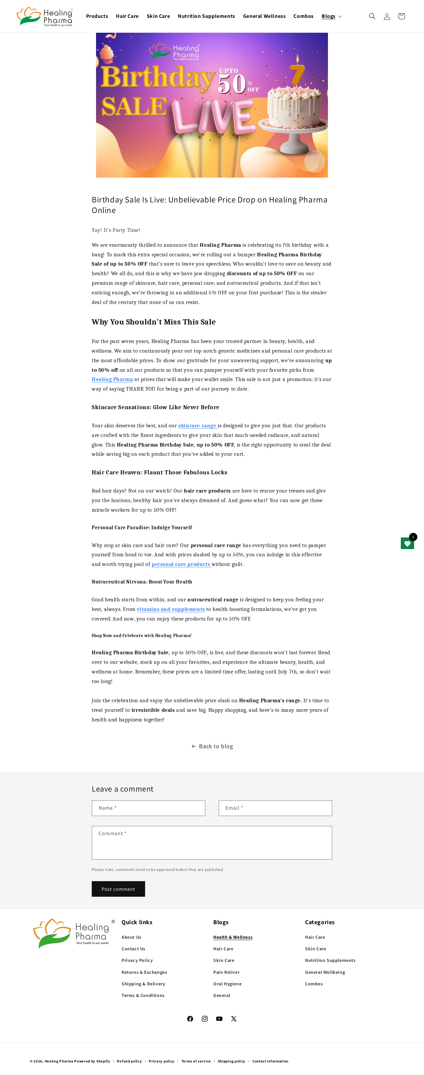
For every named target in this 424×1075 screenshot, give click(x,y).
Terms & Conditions (143, 995)
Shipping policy (232, 1060)
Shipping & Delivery (143, 984)
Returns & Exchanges (144, 972)
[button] (331, 16)
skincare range (197, 426)
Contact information (270, 1060)
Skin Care (223, 961)
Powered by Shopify (92, 1061)
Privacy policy (162, 1060)
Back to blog (216, 746)
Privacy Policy (137, 961)
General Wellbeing (325, 972)
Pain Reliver (226, 972)
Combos (314, 984)
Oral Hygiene (227, 984)
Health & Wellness (232, 937)
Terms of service (196, 1060)
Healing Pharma (59, 1061)
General (221, 995)
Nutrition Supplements (330, 961)
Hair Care (223, 949)
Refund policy (129, 1060)
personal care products (181, 564)
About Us (131, 937)
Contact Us (133, 949)
